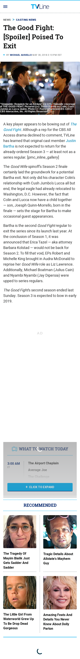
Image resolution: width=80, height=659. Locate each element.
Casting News (26, 20)
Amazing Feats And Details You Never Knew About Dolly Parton (57, 622)
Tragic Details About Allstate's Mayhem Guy (58, 559)
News (7, 20)
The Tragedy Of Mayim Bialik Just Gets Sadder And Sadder (16, 560)
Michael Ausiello (21, 55)
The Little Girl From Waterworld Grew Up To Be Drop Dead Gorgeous (18, 621)
